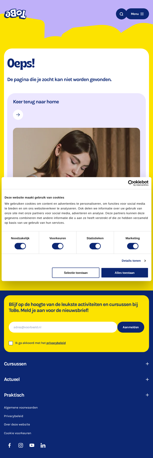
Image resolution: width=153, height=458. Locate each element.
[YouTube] (31, 445)
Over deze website (17, 424)
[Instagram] (20, 445)
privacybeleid (56, 343)
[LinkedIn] (43, 445)
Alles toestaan (124, 272)
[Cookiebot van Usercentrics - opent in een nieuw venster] (131, 183)
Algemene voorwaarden (21, 408)
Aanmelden (131, 327)
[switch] (57, 246)
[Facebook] (9, 445)
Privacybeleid (13, 416)
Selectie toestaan (76, 272)
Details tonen (131, 260)
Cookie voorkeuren (17, 433)
